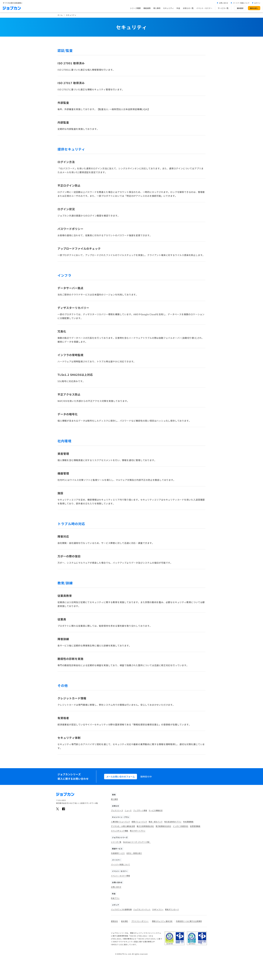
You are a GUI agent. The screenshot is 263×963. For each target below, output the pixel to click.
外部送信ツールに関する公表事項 (189, 921)
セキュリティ (168, 8)
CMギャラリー (157, 909)
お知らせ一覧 (188, 8)
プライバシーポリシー (140, 921)
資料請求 (240, 8)
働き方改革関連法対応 (145, 826)
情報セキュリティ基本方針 (162, 921)
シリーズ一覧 (116, 842)
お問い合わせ (223, 3)
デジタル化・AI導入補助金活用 (123, 826)
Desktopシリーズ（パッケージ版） (137, 842)
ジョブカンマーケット (142, 909)
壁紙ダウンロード (172, 909)
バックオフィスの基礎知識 (121, 909)
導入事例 (156, 8)
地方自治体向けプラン (172, 821)
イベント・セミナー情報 (120, 875)
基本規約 (124, 921)
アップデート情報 (140, 810)
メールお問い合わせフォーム (120, 776)
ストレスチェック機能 (119, 830)
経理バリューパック (139, 821)
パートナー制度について (241, 3)
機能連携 (147, 8)
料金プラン (115, 898)
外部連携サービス (118, 853)
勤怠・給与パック (156, 821)
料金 (178, 8)
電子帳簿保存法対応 (163, 826)
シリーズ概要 (135, 8)
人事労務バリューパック (120, 821)
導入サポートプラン (137, 830)
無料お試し (254, 8)
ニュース (128, 810)
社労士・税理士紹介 (134, 853)
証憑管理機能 (195, 826)
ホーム (60, 15)
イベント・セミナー (204, 8)
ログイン (257, 3)
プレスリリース (117, 810)
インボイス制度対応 (180, 826)
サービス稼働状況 (155, 810)
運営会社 (114, 921)
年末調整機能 (188, 821)
